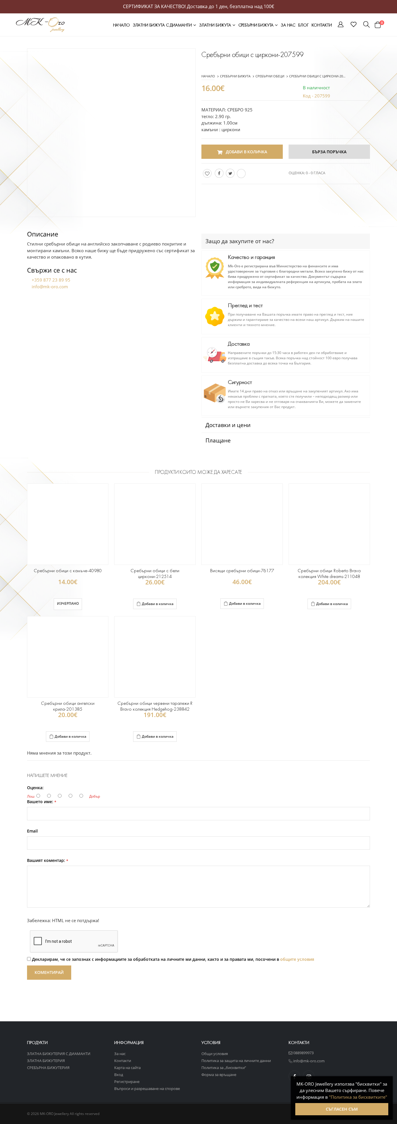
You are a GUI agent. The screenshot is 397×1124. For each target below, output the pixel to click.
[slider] (339, 172)
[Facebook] (219, 173)
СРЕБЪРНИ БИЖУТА (256, 25)
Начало (121, 25)
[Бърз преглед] (163, 604)
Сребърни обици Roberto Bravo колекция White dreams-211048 (329, 573)
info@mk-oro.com (50, 286)
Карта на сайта (127, 1067)
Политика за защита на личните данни (236, 1060)
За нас (288, 25)
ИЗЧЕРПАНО (68, 603)
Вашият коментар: (47, 860)
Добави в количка (158, 603)
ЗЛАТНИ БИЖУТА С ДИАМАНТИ (163, 25)
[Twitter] (230, 173)
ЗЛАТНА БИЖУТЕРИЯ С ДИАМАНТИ (58, 1053)
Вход (118, 1074)
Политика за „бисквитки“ (223, 1067)
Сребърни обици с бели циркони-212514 (154, 573)
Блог (303, 25)
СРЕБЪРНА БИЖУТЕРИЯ (48, 1067)
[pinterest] (241, 173)
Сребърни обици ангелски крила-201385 (67, 706)
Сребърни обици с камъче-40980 (68, 570)
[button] (340, 25)
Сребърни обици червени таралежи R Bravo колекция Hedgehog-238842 (154, 706)
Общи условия (214, 1053)
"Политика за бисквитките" (358, 1097)
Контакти (322, 25)
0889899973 (303, 1052)
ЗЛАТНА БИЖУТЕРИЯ (46, 1060)
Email (32, 831)
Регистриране (127, 1081)
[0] (377, 24)
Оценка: (35, 788)
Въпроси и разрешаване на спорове (147, 1088)
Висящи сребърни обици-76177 (242, 570)
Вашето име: (41, 802)
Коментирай (49, 972)
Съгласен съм (342, 1109)
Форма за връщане (218, 1074)
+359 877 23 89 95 (51, 280)
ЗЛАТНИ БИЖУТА (215, 25)
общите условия (297, 959)
